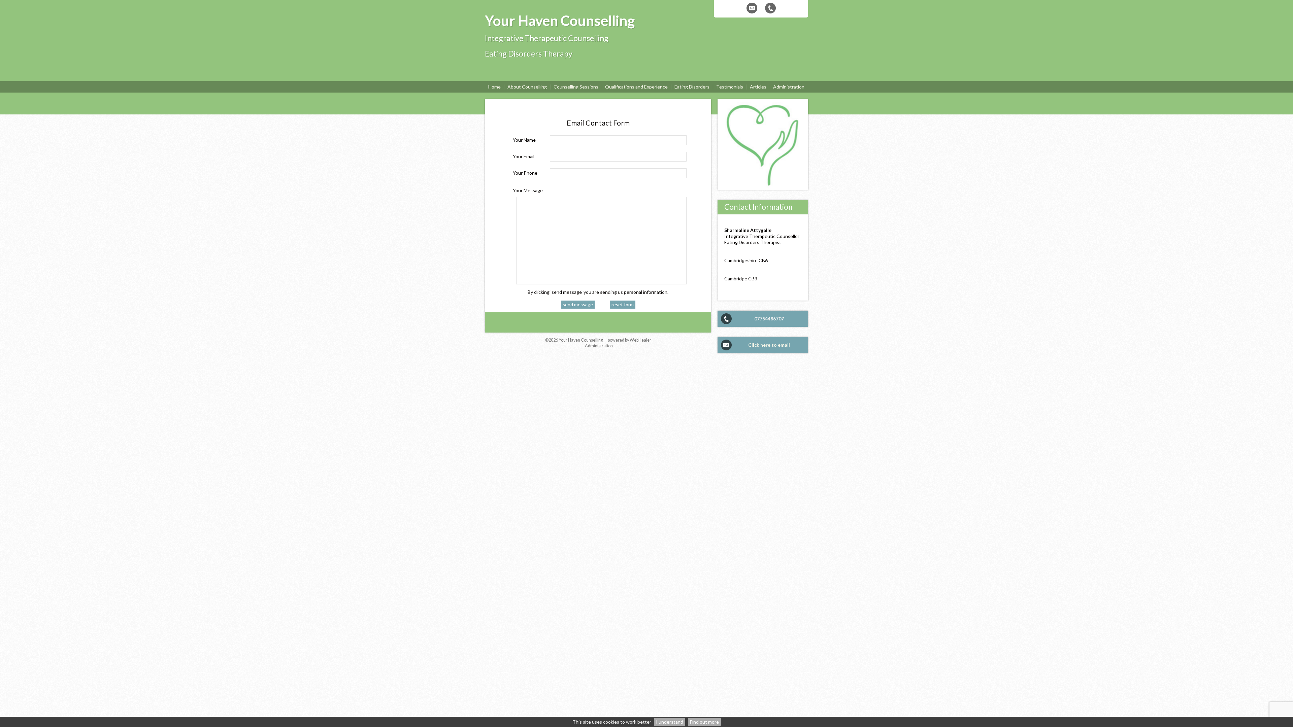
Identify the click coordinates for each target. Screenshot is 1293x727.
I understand (669, 722)
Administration (599, 345)
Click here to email (769, 345)
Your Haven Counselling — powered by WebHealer (605, 340)
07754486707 (769, 318)
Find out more (704, 722)
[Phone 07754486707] (770, 8)
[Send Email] (752, 8)
